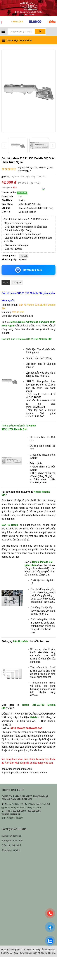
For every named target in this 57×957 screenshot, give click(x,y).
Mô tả (6, 282)
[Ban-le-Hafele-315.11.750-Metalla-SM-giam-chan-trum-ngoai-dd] (18, 145)
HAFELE (24, 255)
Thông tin (16, 282)
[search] (40, 31)
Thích (6, 177)
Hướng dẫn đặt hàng (11, 836)
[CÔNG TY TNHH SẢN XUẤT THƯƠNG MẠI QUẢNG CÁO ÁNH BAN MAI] (28, 8)
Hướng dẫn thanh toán (12, 840)
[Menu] (3, 32)
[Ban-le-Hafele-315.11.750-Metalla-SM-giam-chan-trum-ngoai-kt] (39, 145)
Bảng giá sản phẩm (11, 850)
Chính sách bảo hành (11, 845)
